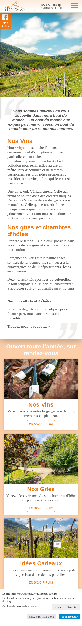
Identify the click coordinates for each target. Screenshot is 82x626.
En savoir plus (41, 423)
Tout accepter (69, 616)
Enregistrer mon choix (41, 616)
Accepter (72, 606)
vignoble (23, 148)
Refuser (58, 606)
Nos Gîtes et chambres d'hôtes (51, 6)
